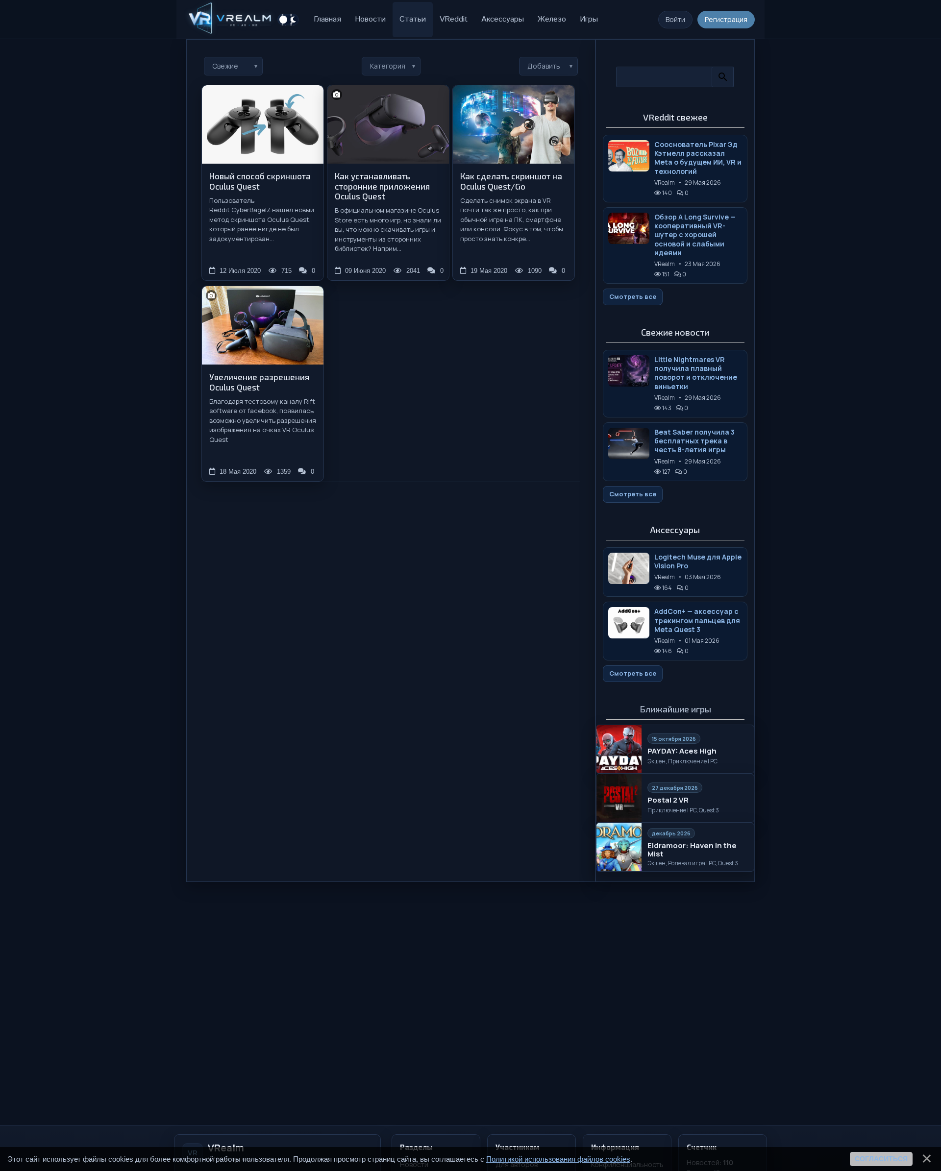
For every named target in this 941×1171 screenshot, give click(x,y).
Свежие (225, 66)
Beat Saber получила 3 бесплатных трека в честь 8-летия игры (694, 441)
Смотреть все (632, 296)
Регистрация (726, 19)
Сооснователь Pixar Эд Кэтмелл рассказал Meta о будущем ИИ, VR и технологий (698, 158)
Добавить (543, 66)
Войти (675, 19)
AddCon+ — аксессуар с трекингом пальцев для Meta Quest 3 (697, 620)
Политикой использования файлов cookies (558, 1159)
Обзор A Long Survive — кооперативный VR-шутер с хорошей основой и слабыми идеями (695, 235)
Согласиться (881, 1159)
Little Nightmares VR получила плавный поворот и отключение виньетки (695, 373)
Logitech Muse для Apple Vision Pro (698, 561)
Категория (387, 66)
